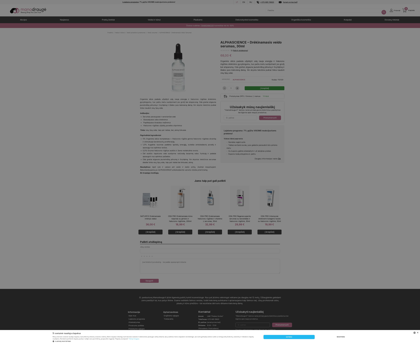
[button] (154, 341)
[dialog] (210, 337)
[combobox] (414, 333)
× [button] (417, 333)
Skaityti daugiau (134, 339)
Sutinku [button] (289, 337)
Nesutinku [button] (341, 337)
